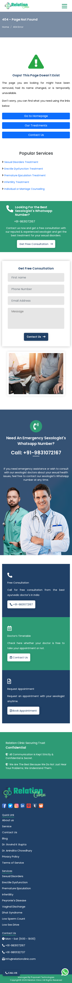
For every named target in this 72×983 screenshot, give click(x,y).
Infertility (7, 894)
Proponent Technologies (42, 977)
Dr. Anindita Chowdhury (17, 850)
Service (7, 826)
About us (8, 820)
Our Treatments (36, 125)
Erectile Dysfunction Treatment (23, 168)
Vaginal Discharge (13, 906)
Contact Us (36, 135)
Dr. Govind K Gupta (14, 844)
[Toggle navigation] (64, 6)
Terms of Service (13, 862)
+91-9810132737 (15, 952)
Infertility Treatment (16, 182)
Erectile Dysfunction (15, 882)
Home (5, 27)
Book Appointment (24, 710)
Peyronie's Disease (14, 900)
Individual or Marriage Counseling (24, 189)
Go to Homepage (36, 116)
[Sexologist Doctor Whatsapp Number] (65, 972)
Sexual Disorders (12, 876)
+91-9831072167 (24, 221)
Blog (5, 838)
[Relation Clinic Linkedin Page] (22, 805)
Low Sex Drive (10, 924)
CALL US (12, 973)
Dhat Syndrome (12, 912)
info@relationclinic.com (20, 959)
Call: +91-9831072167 (36, 452)
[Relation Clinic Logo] (17, 6)
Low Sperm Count (13, 918)
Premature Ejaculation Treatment (25, 175)
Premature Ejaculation (16, 888)
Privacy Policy (10, 856)
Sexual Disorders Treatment (21, 162)
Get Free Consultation (33, 244)
